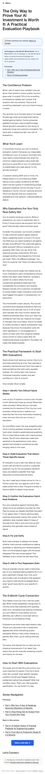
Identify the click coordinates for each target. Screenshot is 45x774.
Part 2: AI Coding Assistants (17, 75)
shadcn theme (20, 771)
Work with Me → (22, 742)
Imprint (41, 771)
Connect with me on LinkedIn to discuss (24, 762)
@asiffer (35, 771)
